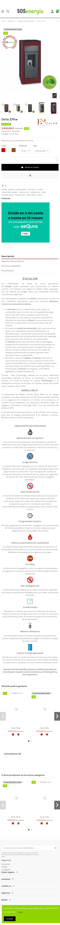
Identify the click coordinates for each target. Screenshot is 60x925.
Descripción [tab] (7, 256)
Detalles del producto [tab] (12, 261)
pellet (4, 189)
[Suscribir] (55, 847)
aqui (20, 912)
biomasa (31, 189)
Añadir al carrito (32, 167)
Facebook (5, 864)
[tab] (30, 271)
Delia (43, 192)
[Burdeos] (13, 734)
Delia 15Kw (15, 728)
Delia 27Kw (31, 195)
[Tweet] (6, 186)
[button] (28, 741)
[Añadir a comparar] (30, 175)
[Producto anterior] (58, 21)
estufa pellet (20, 189)
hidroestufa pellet (9, 192)
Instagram (5, 869)
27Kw (39, 195)
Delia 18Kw (44, 728)
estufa (11, 189)
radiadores (35, 192)
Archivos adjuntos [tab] (11, 266)
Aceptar (9, 919)
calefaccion (24, 192)
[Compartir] (2, 186)
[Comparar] (14, 725)
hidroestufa (20, 195)
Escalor (40, 189)
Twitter (4, 867)
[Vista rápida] (18, 725)
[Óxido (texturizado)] (18, 734)
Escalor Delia (7, 195)
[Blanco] (16, 734)
